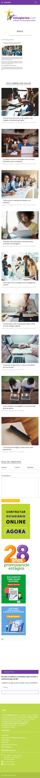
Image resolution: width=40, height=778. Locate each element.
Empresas (5, 735)
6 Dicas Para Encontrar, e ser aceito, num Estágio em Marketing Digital (18, 119)
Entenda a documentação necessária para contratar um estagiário (18, 243)
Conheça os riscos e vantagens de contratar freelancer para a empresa (19, 160)
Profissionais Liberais (9, 745)
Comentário (6, 476)
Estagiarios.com (20, 35)
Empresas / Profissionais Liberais (13, 738)
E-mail (17, 467)
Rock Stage (13, 775)
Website (30, 467)
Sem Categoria (6, 747)
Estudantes (5, 740)
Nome (4, 467)
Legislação (6, 727)
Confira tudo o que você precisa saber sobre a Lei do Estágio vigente (19, 325)
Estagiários (11, 122)
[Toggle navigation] (35, 2)
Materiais (4, 742)
